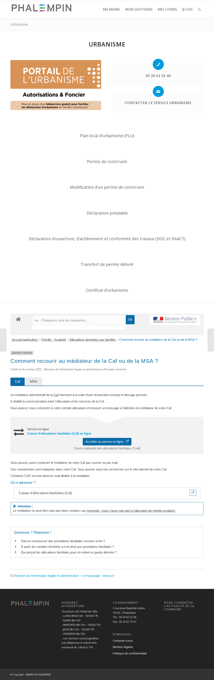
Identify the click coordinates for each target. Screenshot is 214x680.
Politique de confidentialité (130, 653)
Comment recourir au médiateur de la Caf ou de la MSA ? (158, 339)
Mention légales (123, 647)
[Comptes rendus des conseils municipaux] (3, 340)
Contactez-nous (123, 640)
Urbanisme (19, 24)
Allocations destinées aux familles (93, 339)
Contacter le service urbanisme (158, 103)
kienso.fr (108, 575)
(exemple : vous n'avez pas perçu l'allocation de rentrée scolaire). (131, 510)
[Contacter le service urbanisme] (158, 91)
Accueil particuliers (25, 339)
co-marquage (91, 575)
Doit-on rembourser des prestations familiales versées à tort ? (63, 541)
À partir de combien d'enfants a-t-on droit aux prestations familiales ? (67, 546)
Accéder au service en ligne (105, 441)
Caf (56, 395)
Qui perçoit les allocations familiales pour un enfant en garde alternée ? (69, 552)
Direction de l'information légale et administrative (46, 575)
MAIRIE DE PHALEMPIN (38, 674)
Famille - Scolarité (54, 339)
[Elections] (211, 340)
